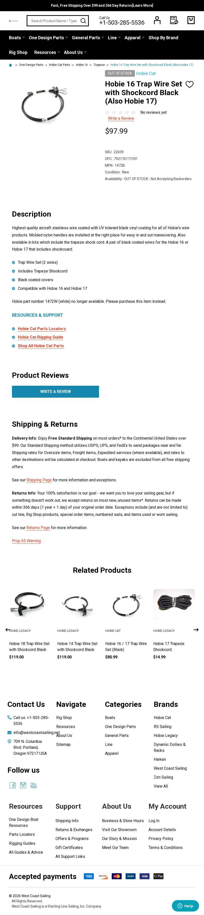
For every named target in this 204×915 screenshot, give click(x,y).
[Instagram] (23, 785)
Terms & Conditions (166, 847)
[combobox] (58, 20)
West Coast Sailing (170, 768)
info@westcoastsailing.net (36, 732)
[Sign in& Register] (157, 20)
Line (112, 37)
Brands (166, 704)
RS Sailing (162, 726)
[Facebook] (12, 785)
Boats (15, 37)
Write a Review (121, 118)
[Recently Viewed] (174, 20)
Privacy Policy (161, 838)
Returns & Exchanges (73, 829)
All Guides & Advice (26, 852)
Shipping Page (39, 480)
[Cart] (191, 20)
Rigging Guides (22, 843)
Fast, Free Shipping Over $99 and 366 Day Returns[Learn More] (102, 5)
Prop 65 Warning (26, 540)
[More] (23, 37)
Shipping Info (67, 820)
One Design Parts (46, 37)
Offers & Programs (72, 838)
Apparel (133, 37)
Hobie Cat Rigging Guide (40, 337)
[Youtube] (33, 785)
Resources (45, 52)
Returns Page (38, 527)
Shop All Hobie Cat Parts (41, 345)
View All (161, 786)
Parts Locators (22, 834)
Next (196, 629)
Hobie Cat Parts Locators (42, 328)
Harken (160, 759)
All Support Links (70, 856)
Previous (8, 629)
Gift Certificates (69, 847)
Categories (123, 704)
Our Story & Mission (119, 838)
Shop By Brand (163, 37)
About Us (73, 52)
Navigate (71, 704)
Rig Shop (18, 52)
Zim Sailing (163, 777)
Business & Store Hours (123, 820)
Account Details (162, 829)
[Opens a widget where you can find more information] (185, 906)
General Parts (86, 37)
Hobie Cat (162, 717)
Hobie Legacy (166, 735)
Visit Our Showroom (119, 829)
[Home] (11, 65)
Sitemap (63, 744)
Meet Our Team (115, 847)
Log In (154, 820)
